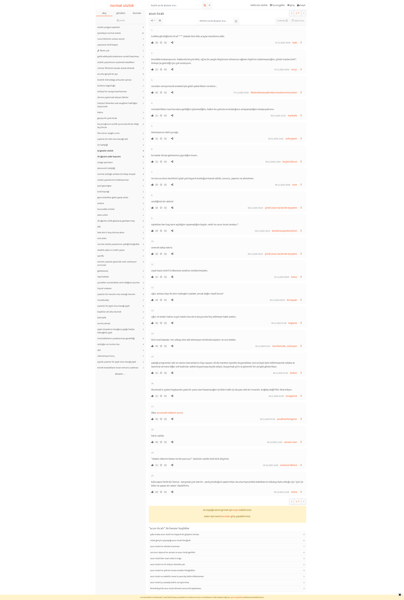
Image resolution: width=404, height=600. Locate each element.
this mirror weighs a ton (108, 133)
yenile (122, 20)
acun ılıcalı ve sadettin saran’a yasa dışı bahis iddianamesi (177, 576)
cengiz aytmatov (105, 162)
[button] (259, 5)
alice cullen (102, 214)
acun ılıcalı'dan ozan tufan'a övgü (165, 558)
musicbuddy (103, 300)
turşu (294, 69)
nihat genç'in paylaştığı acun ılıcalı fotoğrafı (170, 540)
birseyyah (292, 299)
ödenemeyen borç (106, 355)
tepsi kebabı (103, 276)
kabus (100, 112)
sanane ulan (290, 442)
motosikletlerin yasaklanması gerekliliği (116, 338)
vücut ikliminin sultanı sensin (111, 38)
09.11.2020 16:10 (255, 207)
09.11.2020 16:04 (282, 184)
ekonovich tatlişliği (106, 168)
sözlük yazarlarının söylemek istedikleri (115, 62)
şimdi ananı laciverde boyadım (281, 207)
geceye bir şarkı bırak (107, 118)
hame (294, 276)
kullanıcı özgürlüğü (106, 85)
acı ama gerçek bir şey (107, 73)
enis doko (102, 238)
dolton (293, 372)
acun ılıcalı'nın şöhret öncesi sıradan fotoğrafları (172, 570)
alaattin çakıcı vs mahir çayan (111, 250)
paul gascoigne (104, 185)
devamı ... (120, 373)
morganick (291, 395)
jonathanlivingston (287, 418)
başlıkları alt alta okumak (109, 311)
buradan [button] (225, 516)
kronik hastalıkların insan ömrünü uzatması (117, 367)
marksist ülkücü (288, 465)
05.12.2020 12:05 (270, 465)
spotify (100, 255)
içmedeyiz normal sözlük (109, 33)
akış (104, 13)
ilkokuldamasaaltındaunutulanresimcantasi (274, 92)
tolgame (292, 322)
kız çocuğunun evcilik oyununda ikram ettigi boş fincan (118, 126)
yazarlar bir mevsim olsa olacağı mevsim (116, 294)
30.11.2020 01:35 (276, 396)
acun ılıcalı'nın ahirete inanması (165, 546)
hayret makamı (104, 288)
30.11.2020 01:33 (280, 373)
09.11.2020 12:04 (273, 161)
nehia (294, 491)
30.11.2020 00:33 (277, 300)
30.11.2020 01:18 (278, 323)
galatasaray (102, 270)
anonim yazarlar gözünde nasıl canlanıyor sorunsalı (117, 263)
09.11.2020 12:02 (275, 138)
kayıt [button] (235, 509)
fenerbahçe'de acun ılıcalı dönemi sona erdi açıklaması (175, 588)
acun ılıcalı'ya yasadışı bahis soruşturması (169, 582)
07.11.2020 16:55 (241, 92)
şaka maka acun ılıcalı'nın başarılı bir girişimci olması (174, 534)
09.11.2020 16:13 (262, 230)
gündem (120, 13)
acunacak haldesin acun (169, 412)
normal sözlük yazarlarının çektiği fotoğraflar (118, 244)
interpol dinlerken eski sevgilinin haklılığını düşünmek (117, 105)
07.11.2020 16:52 (281, 69)
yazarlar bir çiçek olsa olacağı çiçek (113, 305)
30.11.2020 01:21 (262, 346)
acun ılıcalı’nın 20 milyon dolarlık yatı (167, 564)
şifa (99, 226)
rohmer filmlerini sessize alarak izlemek (115, 68)
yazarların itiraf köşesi (107, 44)
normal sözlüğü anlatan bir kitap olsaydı (116, 174)
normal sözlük (122, 5)
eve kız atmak (103, 323)
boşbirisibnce (289, 161)
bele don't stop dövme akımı (110, 232)
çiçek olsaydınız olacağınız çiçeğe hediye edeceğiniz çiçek (116, 331)
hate (294, 42)
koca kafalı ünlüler (106, 209)
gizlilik (239, 597)
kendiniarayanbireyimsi (284, 230)
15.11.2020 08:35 (281, 277)
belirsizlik (101, 317)
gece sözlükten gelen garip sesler (112, 197)
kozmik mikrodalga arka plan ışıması (114, 79)
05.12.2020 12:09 (281, 492)
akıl (99, 350)
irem (294, 184)
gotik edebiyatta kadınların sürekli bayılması (118, 56)
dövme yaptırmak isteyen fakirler (112, 97)
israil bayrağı (103, 191)
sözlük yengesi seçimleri (108, 27)
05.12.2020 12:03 (274, 442)
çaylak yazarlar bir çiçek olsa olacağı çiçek (116, 361)
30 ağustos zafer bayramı (109, 156)
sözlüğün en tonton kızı (108, 344)
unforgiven (291, 138)
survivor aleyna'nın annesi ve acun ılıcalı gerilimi (172, 552)
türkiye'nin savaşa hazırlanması (112, 91)
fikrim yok (104, 50)
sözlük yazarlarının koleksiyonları (113, 179)
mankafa (292, 115)
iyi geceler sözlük (105, 150)
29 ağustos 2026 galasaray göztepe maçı (116, 220)
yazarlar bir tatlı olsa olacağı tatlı (112, 139)
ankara (100, 203)
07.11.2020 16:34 (282, 42)
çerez (233, 597)
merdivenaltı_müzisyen (284, 346)
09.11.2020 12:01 (278, 115)
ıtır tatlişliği (102, 144)
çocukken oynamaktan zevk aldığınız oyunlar (118, 282)
